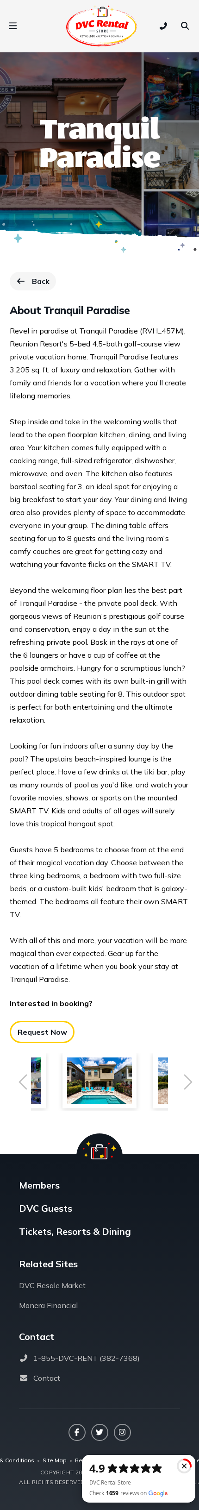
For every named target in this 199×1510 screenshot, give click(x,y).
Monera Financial (48, 1305)
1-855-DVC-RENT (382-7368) (86, 1358)
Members (39, 1185)
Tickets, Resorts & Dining (75, 1231)
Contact (46, 1378)
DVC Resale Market (52, 1285)
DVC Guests (45, 1208)
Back (44, 283)
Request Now (42, 1032)
